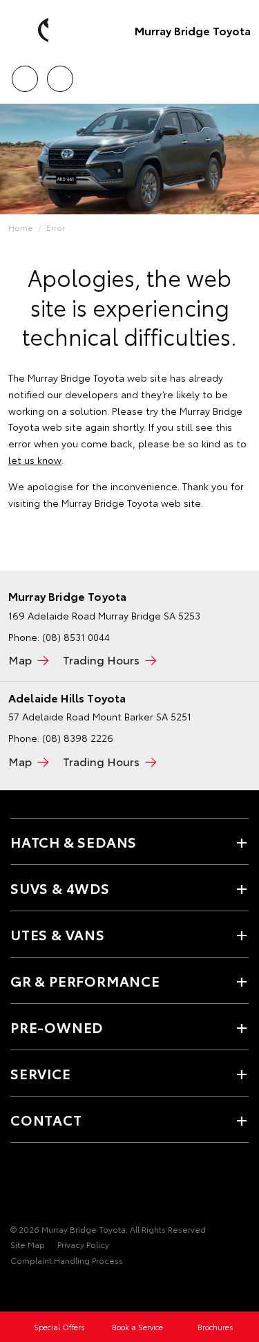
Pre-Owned (56, 1026)
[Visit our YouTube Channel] (42, 1186)
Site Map (27, 1244)
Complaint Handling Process (66, 1260)
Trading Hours (101, 659)
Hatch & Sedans (73, 841)
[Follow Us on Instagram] (65, 1186)
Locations (59, 74)
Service (40, 1073)
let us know (34, 460)
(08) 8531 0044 (76, 637)
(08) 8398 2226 (77, 738)
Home (20, 227)
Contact (46, 1119)
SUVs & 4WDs (60, 887)
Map (20, 659)
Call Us (24, 74)
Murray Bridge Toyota (193, 30)
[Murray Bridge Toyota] (31, 30)
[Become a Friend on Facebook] (18, 1186)
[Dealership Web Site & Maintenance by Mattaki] (37, 1288)
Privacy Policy (83, 1244)
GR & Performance (85, 980)
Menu (240, 74)
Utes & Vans (57, 934)
